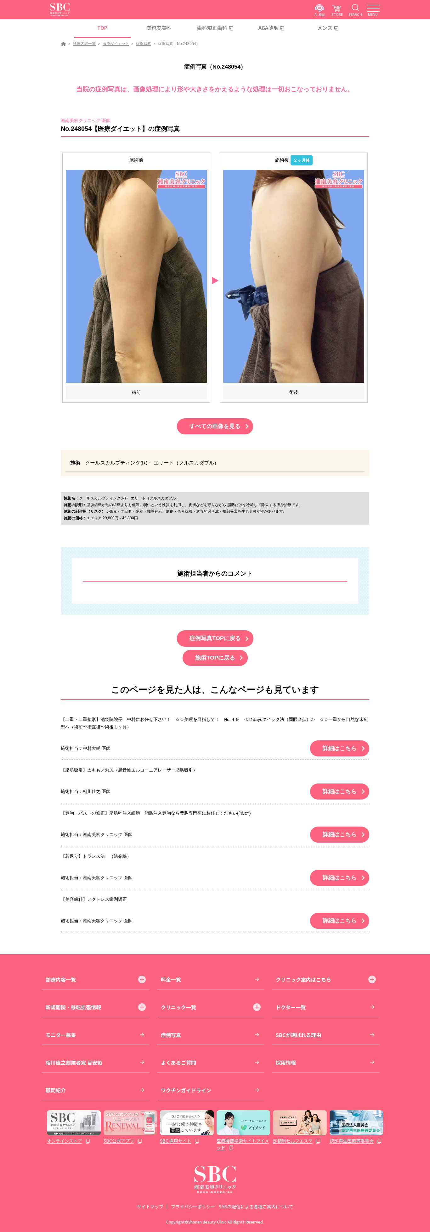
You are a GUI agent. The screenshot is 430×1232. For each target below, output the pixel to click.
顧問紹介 (56, 1090)
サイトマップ (150, 1206)
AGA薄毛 (268, 27)
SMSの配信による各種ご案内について (256, 1206)
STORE (337, 14)
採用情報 (286, 1062)
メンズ (324, 27)
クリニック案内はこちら (303, 979)
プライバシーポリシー (193, 1206)
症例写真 (143, 44)
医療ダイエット (116, 44)
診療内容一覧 (84, 44)
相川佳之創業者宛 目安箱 (74, 1062)
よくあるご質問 (178, 1062)
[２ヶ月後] (293, 276)
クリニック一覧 (178, 1007)
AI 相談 (319, 14)
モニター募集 (61, 1035)
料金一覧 (171, 979)
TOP (102, 27)
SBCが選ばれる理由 (298, 1035)
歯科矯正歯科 (212, 27)
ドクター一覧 (291, 1007)
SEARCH (355, 14)
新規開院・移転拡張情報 (73, 1007)
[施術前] (136, 276)
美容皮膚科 (159, 27)
